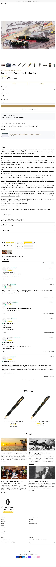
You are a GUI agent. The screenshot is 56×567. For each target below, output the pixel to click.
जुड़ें (54, 542)
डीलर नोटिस (31, 519)
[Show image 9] (45, 65)
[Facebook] (3, 542)
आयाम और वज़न (5, 230)
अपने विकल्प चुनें (28, 106)
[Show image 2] (8, 65)
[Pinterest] (10, 542)
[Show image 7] (34, 65)
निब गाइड (14, 83)
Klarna (24, 123)
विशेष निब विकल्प (6, 215)
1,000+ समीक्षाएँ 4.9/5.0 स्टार (34, 1)
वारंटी (2, 123)
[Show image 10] (50, 65)
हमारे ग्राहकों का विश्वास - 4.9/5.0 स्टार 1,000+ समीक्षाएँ (28, 109)
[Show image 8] (39, 65)
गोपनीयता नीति (31, 521)
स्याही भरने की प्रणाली (7, 225)
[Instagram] (1, 542)
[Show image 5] (24, 65)
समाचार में (2, 529)
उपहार (10, 123)
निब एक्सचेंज (18, 123)
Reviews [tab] (4, 259)
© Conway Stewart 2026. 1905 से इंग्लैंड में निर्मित (28, 554)
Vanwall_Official (24, 206)
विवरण (3, 147)
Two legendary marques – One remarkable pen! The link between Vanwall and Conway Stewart (30, 209)
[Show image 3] (13, 65)
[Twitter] (5, 542)
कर (13, 123)
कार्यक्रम (2, 525)
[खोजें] (48, 4)
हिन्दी (30, 551)
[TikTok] (7, 542)
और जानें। (36, 126)
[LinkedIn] (14, 542)
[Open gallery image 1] (28, 35)
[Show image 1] (3, 65)
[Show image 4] (19, 65)
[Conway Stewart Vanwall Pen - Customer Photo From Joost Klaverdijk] (4, 252)
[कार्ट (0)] (51, 4)
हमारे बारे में (3, 519)
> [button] (33, 379)
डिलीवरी (6, 123)
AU (24, 551)
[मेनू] (54, 4)
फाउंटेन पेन (3, 527)
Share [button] (5, 279)
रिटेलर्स (2, 534)
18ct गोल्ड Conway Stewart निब (12, 220)
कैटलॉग (2, 523)
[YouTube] (12, 542)
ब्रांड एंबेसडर (3, 521)
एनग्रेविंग (41, 83)
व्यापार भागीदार (3, 531)
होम (1, 70)
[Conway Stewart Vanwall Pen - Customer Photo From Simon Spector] (9, 252)
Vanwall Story (4, 206)
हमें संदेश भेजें (22, 117)
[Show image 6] (29, 65)
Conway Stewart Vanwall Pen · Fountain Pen (10, 276)
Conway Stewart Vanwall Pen (8, 329)
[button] (51, 279)
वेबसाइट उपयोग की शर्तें (33, 523)
